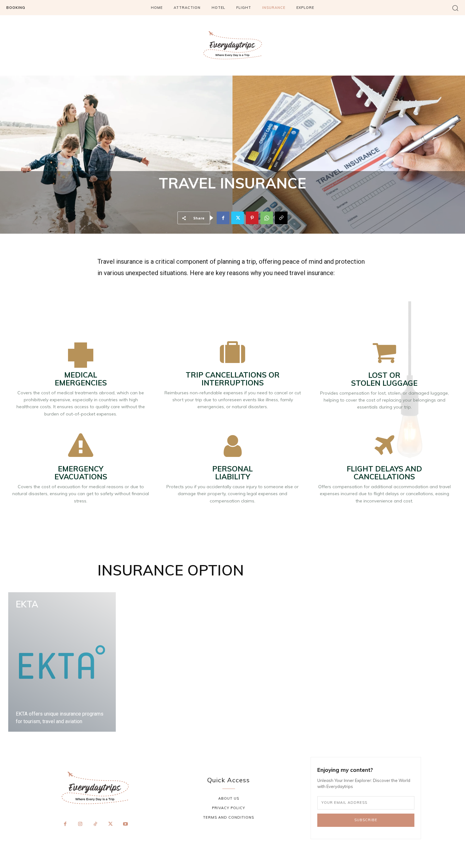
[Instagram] (80, 824)
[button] (455, 8)
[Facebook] (223, 218)
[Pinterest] (252, 218)
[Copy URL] (281, 218)
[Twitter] (237, 218)
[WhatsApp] (266, 218)
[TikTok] (95, 824)
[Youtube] (125, 824)
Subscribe (365, 820)
